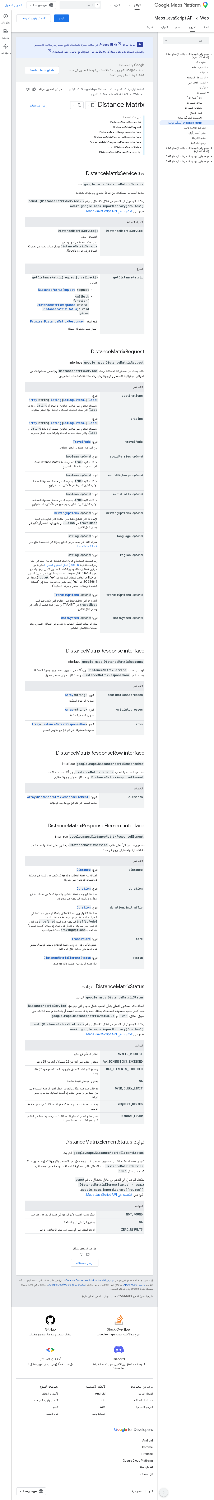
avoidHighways (119, 475)
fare (139, 939)
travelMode (134, 442)
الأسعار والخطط (50, 1393)
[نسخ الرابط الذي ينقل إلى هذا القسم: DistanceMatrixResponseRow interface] (50, 753)
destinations (132, 396)
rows (139, 724)
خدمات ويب (99, 1413)
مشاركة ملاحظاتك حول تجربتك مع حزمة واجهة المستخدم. (83, 51)
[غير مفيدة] (28, 89)
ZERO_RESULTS (132, 1229)
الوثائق (137, 5)
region (125, 555)
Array (33, 400)
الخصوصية (137, 1491)
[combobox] (80, 5)
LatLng (56, 400)
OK (141, 1081)
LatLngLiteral (74, 400)
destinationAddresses (125, 695)
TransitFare (81, 939)
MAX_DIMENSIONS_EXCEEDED (122, 1061)
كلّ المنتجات (146, 1474)
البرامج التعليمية (144, 1407)
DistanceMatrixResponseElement (62, 797)
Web (204, 18)
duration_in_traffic (126, 907)
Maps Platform (186, 5)
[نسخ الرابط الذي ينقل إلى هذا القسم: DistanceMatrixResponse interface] (60, 651)
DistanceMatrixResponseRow (63, 724)
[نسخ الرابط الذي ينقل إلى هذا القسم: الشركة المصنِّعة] (122, 222)
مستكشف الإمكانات (142, 1400)
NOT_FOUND (134, 1214)
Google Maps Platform (94, 89)
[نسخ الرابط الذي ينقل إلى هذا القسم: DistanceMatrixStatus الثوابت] (76, 986)
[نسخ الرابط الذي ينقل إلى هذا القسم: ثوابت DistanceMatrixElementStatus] (60, 1142)
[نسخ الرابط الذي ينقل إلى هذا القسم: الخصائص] (128, 387)
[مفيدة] (34, 89)
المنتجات (118, 89)
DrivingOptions (66, 513)
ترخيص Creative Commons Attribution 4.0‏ (89, 1280)
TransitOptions (66, 595)
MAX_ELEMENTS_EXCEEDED (124, 1069)
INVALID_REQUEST (129, 1054)
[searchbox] (186, 40)
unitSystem (122, 618)
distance (136, 870)
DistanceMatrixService (111, 173)
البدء (61, 18)
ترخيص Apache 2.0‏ (134, 1284)
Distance (83, 870)
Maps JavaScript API (174, 18)
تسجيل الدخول (13, 5)
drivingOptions (118, 513)
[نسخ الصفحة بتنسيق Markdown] (79, 105)
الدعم (56, 1407)
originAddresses (129, 709)
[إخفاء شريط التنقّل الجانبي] (163, 1492)
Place (92, 400)
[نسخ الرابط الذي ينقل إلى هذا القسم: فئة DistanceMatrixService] (80, 173)
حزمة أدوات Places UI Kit (117, 44)
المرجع (192, 27)
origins (136, 419)
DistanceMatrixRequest (56, 290)
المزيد (116, 5)
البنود (150, 1491)
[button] (186, 56)
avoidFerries (120, 456)
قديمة (150, 27)
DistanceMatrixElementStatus (67, 958)
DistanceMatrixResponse (56, 305)
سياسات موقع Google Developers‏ (67, 1284)
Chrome (147, 1447)
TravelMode (82, 442)
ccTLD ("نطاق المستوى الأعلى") (61, 565)
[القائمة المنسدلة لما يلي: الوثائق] (129, 5)
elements (135, 797)
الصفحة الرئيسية (136, 89)
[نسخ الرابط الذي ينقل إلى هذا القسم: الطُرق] (132, 269)
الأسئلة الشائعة (145, 1393)
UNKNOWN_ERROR (131, 1116)
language (124, 536)
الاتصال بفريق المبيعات (34, 18)
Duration (84, 888)
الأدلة (206, 27)
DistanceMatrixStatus (59, 309)
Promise (36, 321)
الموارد (164, 27)
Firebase (147, 1454)
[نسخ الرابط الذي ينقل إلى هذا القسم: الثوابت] (131, 1045)
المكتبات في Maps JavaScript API (109, 211)
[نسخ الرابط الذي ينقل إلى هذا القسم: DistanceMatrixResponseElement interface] (42, 826)
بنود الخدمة (52, 1413)
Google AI (146, 1467)
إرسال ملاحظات (38, 105)
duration (136, 888)
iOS (103, 1400)
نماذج (178, 27)
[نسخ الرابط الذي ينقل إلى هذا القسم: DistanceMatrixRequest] (85, 352)
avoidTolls (122, 494)
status (138, 958)
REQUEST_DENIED (130, 1104)
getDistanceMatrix (128, 277)
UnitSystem (70, 618)
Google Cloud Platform (138, 1460)
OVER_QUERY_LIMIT (129, 1088)
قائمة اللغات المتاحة (87, 546)
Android (100, 1393)
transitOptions (118, 595)
